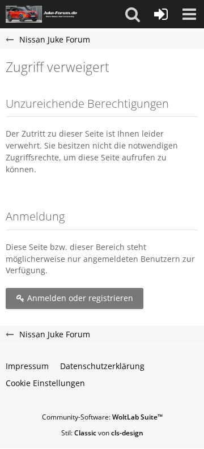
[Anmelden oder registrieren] (161, 14)
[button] (132, 14)
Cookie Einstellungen (45, 383)
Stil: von (102, 433)
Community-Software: (102, 417)
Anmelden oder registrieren (79, 298)
